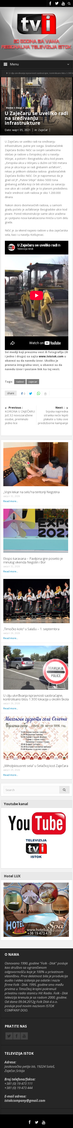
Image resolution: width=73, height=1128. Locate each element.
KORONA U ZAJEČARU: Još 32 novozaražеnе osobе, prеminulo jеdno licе (20, 415)
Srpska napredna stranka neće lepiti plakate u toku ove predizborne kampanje (53, 415)
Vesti (19, 107)
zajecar (32, 381)
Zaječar (29, 107)
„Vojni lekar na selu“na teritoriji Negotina (31, 492)
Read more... (10, 501)
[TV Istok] (36, 23)
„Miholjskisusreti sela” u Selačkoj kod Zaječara (35, 766)
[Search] (64, 790)
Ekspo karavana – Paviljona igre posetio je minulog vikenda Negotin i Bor (33, 560)
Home (9, 107)
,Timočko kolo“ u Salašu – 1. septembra (31, 629)
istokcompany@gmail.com (24, 1100)
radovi (20, 381)
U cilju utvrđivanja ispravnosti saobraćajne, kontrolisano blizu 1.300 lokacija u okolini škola (36, 697)
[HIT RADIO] (36, 838)
